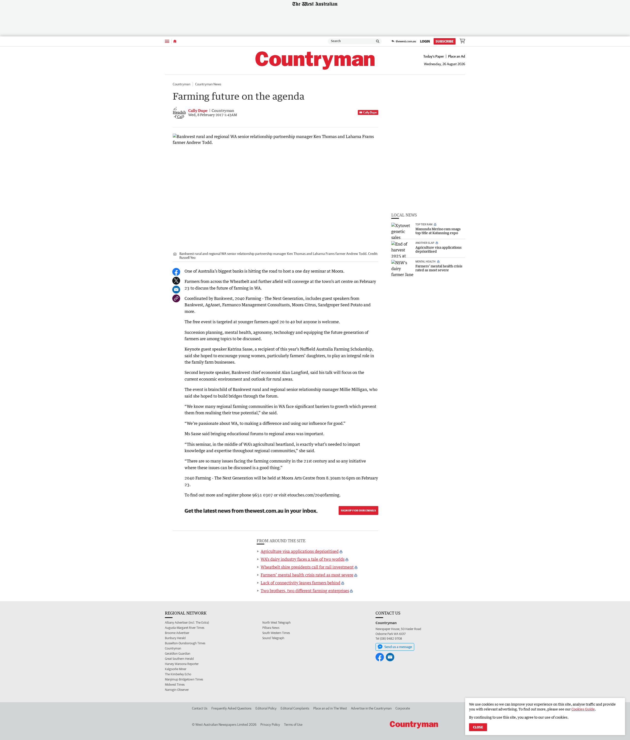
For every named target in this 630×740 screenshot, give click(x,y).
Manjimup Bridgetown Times (184, 679)
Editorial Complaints (295, 708)
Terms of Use (293, 724)
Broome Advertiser (177, 633)
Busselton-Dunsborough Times (185, 643)
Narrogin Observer (177, 690)
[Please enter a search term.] (378, 41)
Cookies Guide (583, 709)
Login (425, 41)
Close (478, 727)
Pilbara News (270, 628)
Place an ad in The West (330, 708)
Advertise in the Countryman (371, 708)
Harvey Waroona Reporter (182, 664)
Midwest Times (175, 684)
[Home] (174, 41)
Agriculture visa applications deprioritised (300, 551)
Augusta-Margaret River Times (184, 628)
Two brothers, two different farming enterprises (305, 590)
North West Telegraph (276, 622)
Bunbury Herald (175, 638)
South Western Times (276, 633)
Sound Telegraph (273, 638)
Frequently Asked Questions (231, 708)
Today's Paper (433, 56)
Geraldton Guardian (177, 653)
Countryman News (208, 84)
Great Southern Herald (179, 659)
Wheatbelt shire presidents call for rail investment (307, 567)
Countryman (181, 84)
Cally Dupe (370, 112)
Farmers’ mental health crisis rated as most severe (307, 574)
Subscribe (445, 41)
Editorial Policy (266, 708)
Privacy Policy (270, 724)
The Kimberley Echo (178, 674)
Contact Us (199, 708)
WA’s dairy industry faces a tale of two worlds (303, 559)
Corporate (402, 708)
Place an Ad (456, 56)
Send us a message (398, 647)
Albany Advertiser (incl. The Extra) (187, 622)
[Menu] (167, 41)
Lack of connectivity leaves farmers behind (300, 582)
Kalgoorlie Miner (175, 669)
